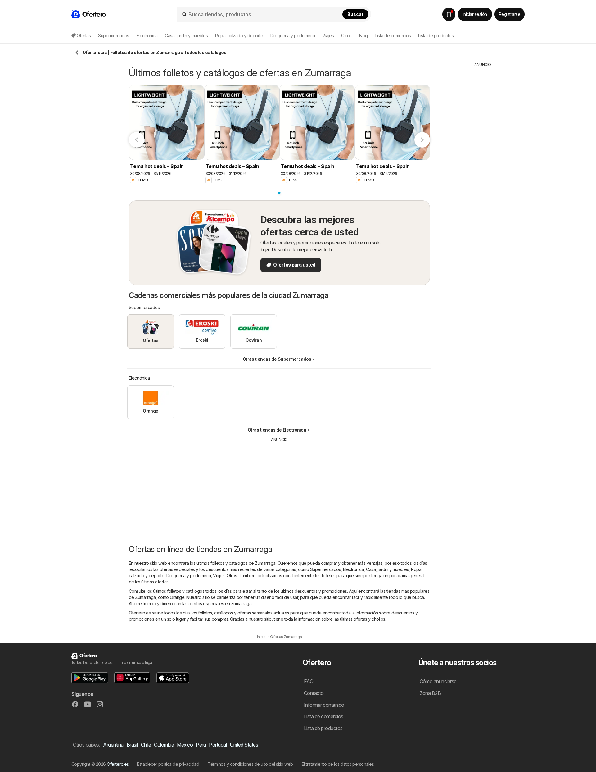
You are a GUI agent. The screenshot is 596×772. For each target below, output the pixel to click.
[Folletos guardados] (448, 14)
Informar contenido (324, 705)
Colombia (164, 745)
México (185, 745)
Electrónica (353, 569)
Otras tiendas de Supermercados (277, 359)
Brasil (132, 745)
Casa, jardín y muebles (387, 569)
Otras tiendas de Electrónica (277, 429)
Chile (146, 745)
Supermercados (325, 569)
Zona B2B (430, 693)
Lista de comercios (393, 35)
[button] (89, 677)
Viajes (218, 575)
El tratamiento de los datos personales (338, 764)
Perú (201, 745)
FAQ (308, 681)
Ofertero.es (118, 764)
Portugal (218, 745)
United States (244, 745)
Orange (177, 597)
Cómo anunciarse (438, 681)
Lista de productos (436, 35)
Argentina (113, 745)
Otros (232, 575)
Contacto (314, 693)
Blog (363, 35)
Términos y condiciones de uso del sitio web (250, 764)
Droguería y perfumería (188, 575)
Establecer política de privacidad (168, 764)
